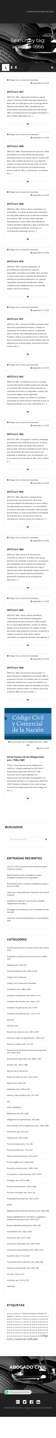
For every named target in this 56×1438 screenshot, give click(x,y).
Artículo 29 (36, 1325)
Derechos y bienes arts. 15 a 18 (20, 1044)
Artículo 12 (20, 1316)
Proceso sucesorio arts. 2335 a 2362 (21, 1186)
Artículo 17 (19, 1319)
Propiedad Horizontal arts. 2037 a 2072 (23, 1198)
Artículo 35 (44, 1327)
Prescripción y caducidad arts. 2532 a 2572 (24, 1174)
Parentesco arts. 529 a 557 (18, 1131)
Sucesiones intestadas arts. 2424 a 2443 (23, 1243)
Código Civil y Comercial (16, 977)
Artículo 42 (19, 1333)
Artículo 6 (10, 1314)
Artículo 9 (33, 1313)
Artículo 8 (25, 1313)
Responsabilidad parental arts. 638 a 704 (24, 1225)
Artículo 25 (44, 1322)
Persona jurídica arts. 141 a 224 (19, 1150)
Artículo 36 (11, 1330)
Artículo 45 (44, 1333)
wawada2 (11, 1286)
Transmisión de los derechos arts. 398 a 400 (25, 1262)
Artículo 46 (11, 1336)
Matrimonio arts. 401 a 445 (17, 1113)
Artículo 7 (18, 1314)
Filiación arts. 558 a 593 (16, 1083)
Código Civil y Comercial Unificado (27, 1337)
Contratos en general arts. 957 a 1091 (22, 1007)
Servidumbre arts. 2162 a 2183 (19, 1231)
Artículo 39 (36, 1330)
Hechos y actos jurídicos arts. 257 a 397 (23, 1095)
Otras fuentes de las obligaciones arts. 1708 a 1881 (28, 1125)
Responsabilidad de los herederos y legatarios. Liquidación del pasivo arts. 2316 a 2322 (26, 1218)
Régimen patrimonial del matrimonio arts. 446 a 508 (28, 1211)
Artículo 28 (27, 1325)
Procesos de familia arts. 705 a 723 (21, 1192)
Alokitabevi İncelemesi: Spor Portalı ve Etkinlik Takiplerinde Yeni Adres (25, 902)
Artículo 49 (36, 1336)
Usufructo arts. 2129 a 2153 (18, 1280)
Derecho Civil (12, 1026)
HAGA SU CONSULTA (26, 1379)
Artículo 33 (27, 1327)
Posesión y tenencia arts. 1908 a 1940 (22, 1168)
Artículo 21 (11, 1322)
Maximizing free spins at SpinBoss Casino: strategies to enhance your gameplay (24, 876)
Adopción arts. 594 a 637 (17, 965)
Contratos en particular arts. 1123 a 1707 (23, 1013)
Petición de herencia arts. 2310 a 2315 (22, 1156)
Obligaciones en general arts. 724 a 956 (23, 1119)
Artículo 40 (44, 1330)
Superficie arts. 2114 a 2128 (18, 1256)
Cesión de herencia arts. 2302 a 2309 (22, 971)
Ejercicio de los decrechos (17, 1071)
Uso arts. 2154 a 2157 (15, 1274)
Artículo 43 (27, 1333)
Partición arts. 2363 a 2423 (17, 1138)
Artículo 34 (36, 1327)
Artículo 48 (27, 1336)
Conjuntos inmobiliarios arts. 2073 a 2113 (23, 995)
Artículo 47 (19, 1336)
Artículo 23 (27, 1322)
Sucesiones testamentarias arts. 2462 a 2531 (25, 1250)
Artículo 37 (19, 1330)
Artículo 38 (27, 1330)
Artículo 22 (19, 1322)
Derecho (10, 1020)
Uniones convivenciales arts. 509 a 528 (23, 1268)
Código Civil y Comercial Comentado (23, 80)
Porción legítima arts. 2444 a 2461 (20, 1162)
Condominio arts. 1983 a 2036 (19, 989)
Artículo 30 (44, 1325)
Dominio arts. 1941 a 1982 (17, 1065)
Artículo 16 (11, 1319)
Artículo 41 (11, 1333)
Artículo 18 (27, 1319)
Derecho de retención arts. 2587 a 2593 (23, 1032)
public (9, 1204)
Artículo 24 (36, 1322)
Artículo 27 (19, 1325)
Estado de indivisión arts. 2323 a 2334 (22, 1077)
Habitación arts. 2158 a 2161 (18, 1089)
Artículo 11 (11, 1316)
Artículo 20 (44, 1319)
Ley (8, 1101)
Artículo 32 (19, 1327)
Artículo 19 (36, 1319)
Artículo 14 (36, 1316)
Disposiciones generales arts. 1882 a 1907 (24, 1059)
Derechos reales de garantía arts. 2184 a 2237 (26, 1038)
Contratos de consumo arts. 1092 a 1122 (23, 1001)
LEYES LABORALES (14, 1107)
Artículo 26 (11, 1325)
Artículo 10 (42, 1313)
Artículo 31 (11, 1327)
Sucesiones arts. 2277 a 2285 (19, 1237)
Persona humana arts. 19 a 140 (19, 1144)
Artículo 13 (28, 1316)
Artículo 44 (36, 1333)
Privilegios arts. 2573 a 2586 (18, 1180)
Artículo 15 (45, 1316)
